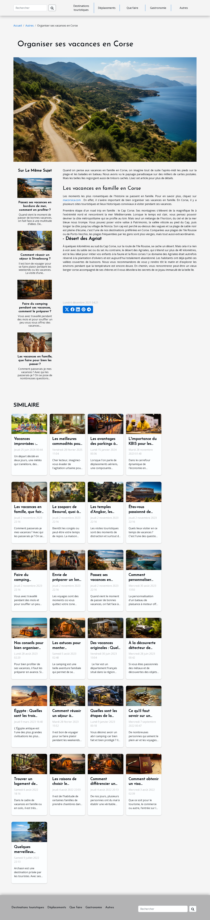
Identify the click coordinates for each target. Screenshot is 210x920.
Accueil (17, 25)
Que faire (132, 8)
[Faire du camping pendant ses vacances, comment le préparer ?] (34, 289)
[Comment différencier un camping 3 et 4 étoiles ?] (105, 763)
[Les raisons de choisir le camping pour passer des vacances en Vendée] (67, 763)
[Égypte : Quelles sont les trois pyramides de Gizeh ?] (29, 696)
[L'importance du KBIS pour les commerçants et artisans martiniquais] (144, 423)
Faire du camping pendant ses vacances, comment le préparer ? (35, 307)
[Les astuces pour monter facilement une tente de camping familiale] (67, 627)
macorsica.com (72, 200)
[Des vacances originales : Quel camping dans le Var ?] (105, 627)
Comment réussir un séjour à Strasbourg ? (66, 716)
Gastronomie (158, 8)
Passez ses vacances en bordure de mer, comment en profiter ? (34, 206)
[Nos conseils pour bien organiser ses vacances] (29, 627)
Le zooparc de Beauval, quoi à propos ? (65, 512)
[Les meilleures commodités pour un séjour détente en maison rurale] (67, 423)
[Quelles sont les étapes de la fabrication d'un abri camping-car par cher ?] (105, 696)
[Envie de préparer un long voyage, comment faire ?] (67, 559)
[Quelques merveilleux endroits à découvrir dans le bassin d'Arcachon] (29, 831)
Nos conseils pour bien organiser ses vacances (28, 648)
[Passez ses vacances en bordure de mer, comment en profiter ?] (34, 188)
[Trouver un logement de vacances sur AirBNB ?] (29, 763)
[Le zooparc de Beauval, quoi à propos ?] (67, 491)
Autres (184, 8)
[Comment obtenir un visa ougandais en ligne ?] (144, 763)
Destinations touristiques (81, 8)
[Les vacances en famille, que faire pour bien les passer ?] (34, 342)
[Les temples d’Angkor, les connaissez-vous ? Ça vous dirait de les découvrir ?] (105, 491)
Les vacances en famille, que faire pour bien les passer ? (35, 360)
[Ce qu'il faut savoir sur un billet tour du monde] (144, 696)
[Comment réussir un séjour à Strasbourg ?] (34, 240)
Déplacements (107, 8)
